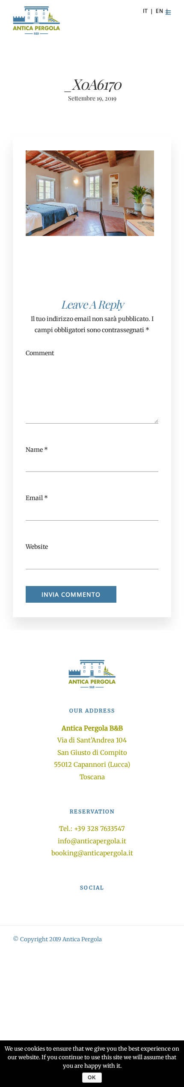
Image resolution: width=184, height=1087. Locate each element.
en (159, 11)
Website (37, 547)
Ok (92, 1078)
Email (34, 498)
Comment (40, 353)
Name (34, 450)
